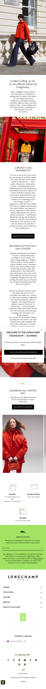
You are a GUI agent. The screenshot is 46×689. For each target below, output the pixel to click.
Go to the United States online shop (23, 352)
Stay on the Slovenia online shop (23, 358)
